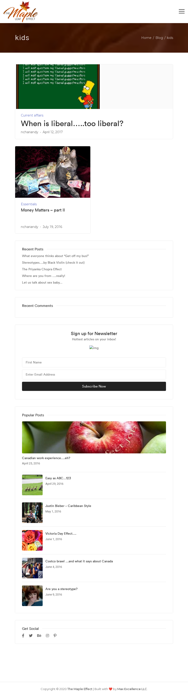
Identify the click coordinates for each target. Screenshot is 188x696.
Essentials (29, 204)
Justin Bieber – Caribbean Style (68, 506)
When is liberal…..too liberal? (72, 123)
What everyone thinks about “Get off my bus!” (55, 256)
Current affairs (32, 115)
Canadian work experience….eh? (46, 458)
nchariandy (29, 132)
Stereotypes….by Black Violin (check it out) (53, 263)
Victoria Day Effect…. (60, 534)
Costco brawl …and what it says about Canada (79, 561)
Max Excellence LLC (132, 689)
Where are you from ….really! (43, 276)
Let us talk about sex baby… (42, 282)
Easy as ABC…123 (58, 478)
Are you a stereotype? (61, 589)
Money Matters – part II (43, 210)
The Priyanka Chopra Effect (42, 269)
